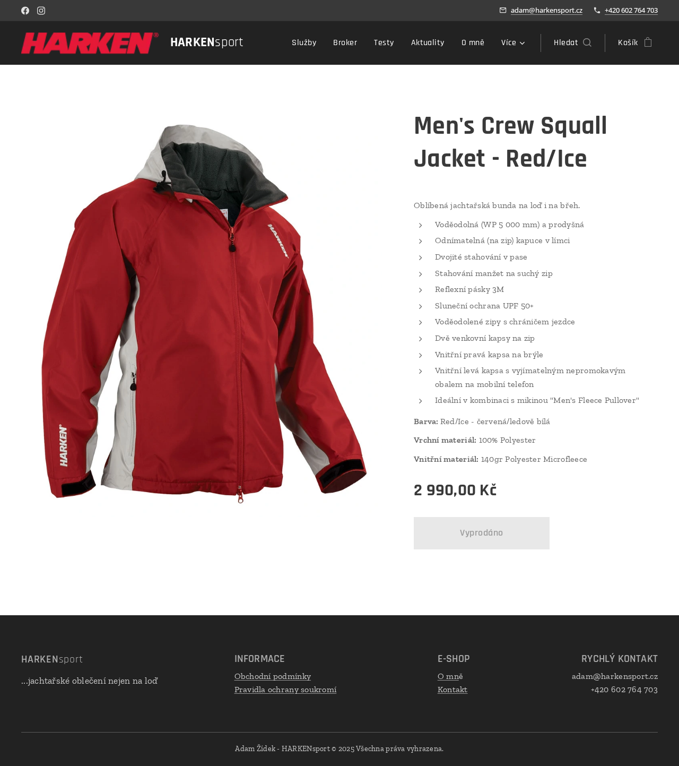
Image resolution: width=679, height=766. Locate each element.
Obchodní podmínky (272, 676)
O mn (448, 676)
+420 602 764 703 (631, 10)
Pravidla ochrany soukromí (285, 689)
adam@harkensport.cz (546, 10)
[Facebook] (25, 11)
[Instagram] (41, 11)
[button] (573, 43)
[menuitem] (307, 43)
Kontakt (453, 689)
